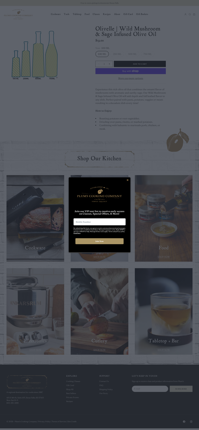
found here (77, 233)
